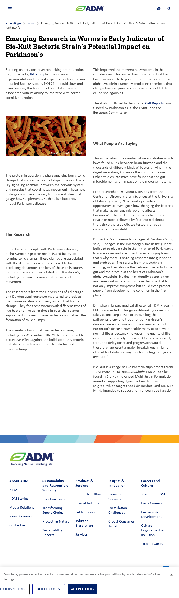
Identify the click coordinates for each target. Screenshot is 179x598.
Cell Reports (154, 103)
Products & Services (84, 483)
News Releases (20, 516)
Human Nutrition (88, 494)
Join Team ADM (153, 494)
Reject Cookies (48, 589)
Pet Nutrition (85, 512)
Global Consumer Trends (121, 524)
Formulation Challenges (117, 510)
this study (37, 74)
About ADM (18, 480)
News (30, 23)
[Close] (171, 575)
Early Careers (151, 503)
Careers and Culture (150, 483)
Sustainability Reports (52, 533)
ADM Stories (18, 499)
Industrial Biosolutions (84, 523)
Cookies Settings (13, 589)
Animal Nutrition (87, 503)
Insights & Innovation (117, 483)
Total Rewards (152, 544)
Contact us (17, 525)
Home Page (13, 23)
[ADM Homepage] (89, 10)
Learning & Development (151, 514)
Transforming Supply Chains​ (52, 510)
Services (81, 534)
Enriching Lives (53, 499)
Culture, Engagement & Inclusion (152, 530)
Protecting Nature (55, 521)
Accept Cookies (82, 589)
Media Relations (21, 507)
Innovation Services (116, 497)
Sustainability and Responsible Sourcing (55, 485)
